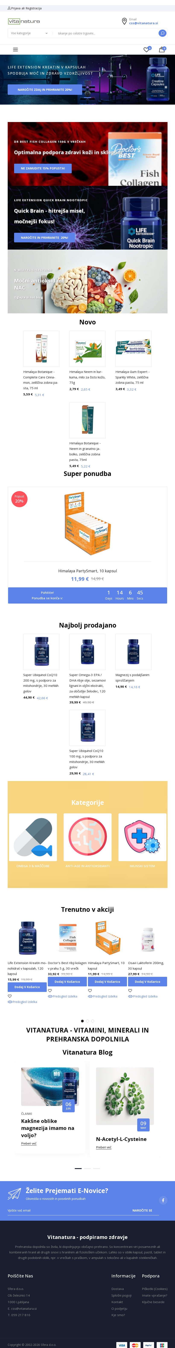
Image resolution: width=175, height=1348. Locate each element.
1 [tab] (82, 1021)
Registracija (34, 8)
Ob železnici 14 (19, 1295)
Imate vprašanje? (154, 1295)
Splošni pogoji (121, 1295)
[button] (78, 1168)
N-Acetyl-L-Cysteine (121, 1138)
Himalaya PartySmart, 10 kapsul (87, 570)
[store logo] (24, 21)
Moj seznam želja (149, 48)
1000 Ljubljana (18, 1302)
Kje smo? (118, 1315)
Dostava (117, 1289)
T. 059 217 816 (19, 1315)
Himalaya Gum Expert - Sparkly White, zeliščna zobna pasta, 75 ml (132, 377)
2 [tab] (87, 1021)
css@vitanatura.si (143, 23)
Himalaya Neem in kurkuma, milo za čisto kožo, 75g (87, 377)
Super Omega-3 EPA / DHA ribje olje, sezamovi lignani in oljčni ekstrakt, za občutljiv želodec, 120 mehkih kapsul (87, 686)
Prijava (15, 8)
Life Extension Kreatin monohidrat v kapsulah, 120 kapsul (27, 968)
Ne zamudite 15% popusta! (43, 168)
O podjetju (119, 1308)
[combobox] (106, 33)
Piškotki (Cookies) (155, 1289)
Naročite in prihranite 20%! (44, 238)
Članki (26, 1114)
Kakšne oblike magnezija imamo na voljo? (47, 1128)
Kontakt (117, 1302)
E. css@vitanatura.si (22, 1308)
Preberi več (28, 1143)
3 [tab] (92, 1021)
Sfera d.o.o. (16, 1289)
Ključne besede (153, 1302)
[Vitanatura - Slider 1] (87, 80)
